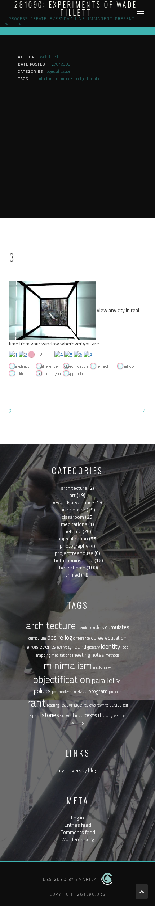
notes (107, 667)
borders (96, 627)
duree (97, 637)
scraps (115, 704)
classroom (73, 517)
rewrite (102, 705)
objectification (72, 538)
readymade (71, 704)
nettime (72, 531)
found (79, 646)
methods (112, 655)
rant (36, 703)
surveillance (71, 715)
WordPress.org (77, 839)
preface (79, 691)
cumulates (117, 627)
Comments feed (77, 832)
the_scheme (71, 567)
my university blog (77, 770)
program (98, 691)
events (47, 646)
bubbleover (72, 509)
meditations (74, 524)
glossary (93, 647)
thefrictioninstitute (72, 560)
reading (53, 705)
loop (124, 647)
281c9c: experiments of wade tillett (75, 8)
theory (105, 715)
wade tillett (48, 56)
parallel (103, 680)
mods (97, 667)
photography (74, 545)
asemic (82, 628)
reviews (89, 705)
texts (90, 715)
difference (81, 638)
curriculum (37, 638)
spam (35, 715)
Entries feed (77, 825)
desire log (59, 637)
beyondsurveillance (72, 502)
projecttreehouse (74, 553)
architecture (74, 488)
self (125, 705)
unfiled (72, 574)
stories (50, 714)
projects (115, 692)
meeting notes (88, 654)
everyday (64, 647)
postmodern (61, 692)
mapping (43, 655)
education (116, 637)
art (73, 495)
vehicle (119, 716)
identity (110, 646)
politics (42, 690)
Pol (118, 681)
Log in (77, 817)
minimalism (68, 665)
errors (32, 647)
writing (77, 722)
